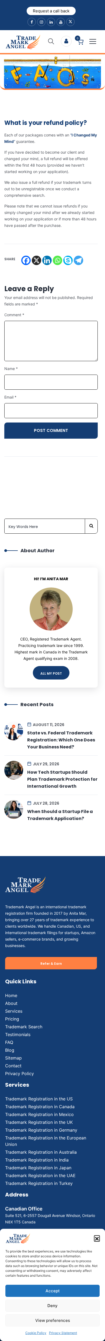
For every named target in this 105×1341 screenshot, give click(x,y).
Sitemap (13, 1058)
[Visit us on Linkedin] (51, 22)
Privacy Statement (63, 1333)
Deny (52, 1305)
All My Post (51, 673)
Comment (14, 314)
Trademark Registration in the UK (39, 1122)
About (11, 1003)
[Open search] (51, 41)
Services (13, 1011)
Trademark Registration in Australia (41, 1152)
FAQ (9, 1042)
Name (11, 368)
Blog (9, 1050)
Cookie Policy (35, 1333)
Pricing (12, 1019)
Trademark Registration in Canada (40, 1106)
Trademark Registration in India (37, 1160)
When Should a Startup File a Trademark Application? (60, 815)
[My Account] (66, 41)
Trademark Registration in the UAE (40, 1175)
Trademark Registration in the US (39, 1098)
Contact (13, 1065)
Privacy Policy (19, 1073)
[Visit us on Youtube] (61, 22)
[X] (36, 260)
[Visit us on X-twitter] (70, 22)
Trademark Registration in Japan (38, 1167)
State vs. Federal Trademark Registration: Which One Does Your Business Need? (61, 740)
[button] (97, 1238)
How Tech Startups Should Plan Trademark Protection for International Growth (62, 779)
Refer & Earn (51, 963)
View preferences (52, 1320)
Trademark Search (23, 1026)
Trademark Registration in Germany (41, 1130)
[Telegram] (78, 260)
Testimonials (17, 1034)
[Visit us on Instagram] (41, 22)
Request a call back (51, 10)
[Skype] (68, 260)
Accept (53, 1290)
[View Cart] (80, 42)
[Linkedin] (47, 260)
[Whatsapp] (57, 260)
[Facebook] (26, 260)
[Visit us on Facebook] (31, 22)
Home (11, 995)
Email (10, 397)
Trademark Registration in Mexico (39, 1114)
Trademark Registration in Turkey (39, 1183)
